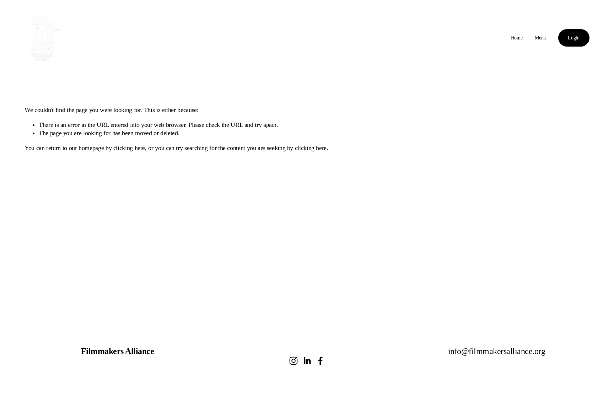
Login (574, 38)
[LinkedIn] (307, 360)
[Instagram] (293, 360)
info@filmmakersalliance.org (496, 351)
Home (517, 38)
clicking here (129, 147)
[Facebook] (320, 360)
